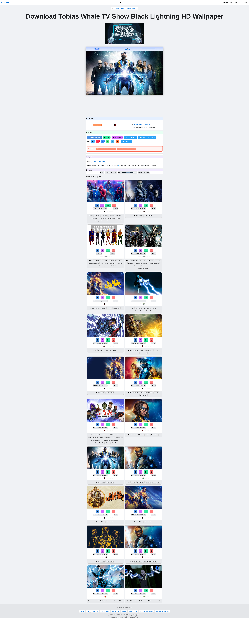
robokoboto (147, 478)
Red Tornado (118, 260)
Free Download (94, 137)
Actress (111, 165)
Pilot (107, 165)
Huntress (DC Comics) (154, 263)
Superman (120, 263)
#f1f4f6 (134, 172)
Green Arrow (94, 218)
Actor (125, 165)
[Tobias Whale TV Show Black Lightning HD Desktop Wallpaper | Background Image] (105, 468)
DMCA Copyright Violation (146, 611)
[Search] (121, 2)
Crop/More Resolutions (147, 137)
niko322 (147, 211)
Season (120, 165)
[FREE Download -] (136, 340)
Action (153, 482)
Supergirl (97, 221)
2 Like (107, 137)
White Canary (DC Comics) (113, 218)
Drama (116, 165)
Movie (103, 165)
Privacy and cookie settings (162, 611)
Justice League (96, 260)
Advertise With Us (133, 611)
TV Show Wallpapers (131, 8)
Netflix (142, 165)
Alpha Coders (5, 2)
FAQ (88, 611)
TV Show (94, 161)
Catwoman (130, 265)
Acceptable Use (115, 611)
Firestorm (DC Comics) (94, 263)
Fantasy (94, 165)
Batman (145, 263)
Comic (157, 265)
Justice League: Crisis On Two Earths (107, 265)
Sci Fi (158, 482)
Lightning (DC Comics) (100, 308)
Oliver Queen (97, 215)
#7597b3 (128, 172)
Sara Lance (104, 215)
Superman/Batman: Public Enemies (143, 310)
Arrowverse (118, 215)
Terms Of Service (104, 611)
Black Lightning (102, 161)
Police (120, 600)
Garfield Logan (119, 437)
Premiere (153, 165)
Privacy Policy (94, 611)
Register (245, 2)
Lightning (115, 600)
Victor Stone (98, 434)
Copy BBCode (126, 141)
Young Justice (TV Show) (109, 434)
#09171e (124, 172)
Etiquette (124, 611)
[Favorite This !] (140, 340)
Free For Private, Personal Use (142, 124)
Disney (99, 165)
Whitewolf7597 (110, 346)
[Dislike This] (151, 340)
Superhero (148, 482)
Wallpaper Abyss (119, 8)
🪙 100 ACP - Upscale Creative (106, 149)
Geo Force (95, 442)
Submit (227, 2)
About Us (82, 611)
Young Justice (115, 442)
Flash (102, 221)
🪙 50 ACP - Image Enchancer (126, 149)
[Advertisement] (124, 106)
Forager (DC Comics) (109, 437)
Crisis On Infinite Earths (117, 221)
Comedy (137, 165)
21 (108, 205)
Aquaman (111, 260)
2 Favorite (117, 137)
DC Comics (104, 260)
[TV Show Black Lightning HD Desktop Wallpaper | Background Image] (105, 508)
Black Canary (113, 263)
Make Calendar (130, 137)
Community (234, 2)
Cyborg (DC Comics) (96, 440)
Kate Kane (111, 215)
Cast (133, 165)
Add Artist (97, 125)
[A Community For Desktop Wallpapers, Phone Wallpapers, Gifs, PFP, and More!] (112, 8)
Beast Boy (101, 442)
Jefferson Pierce (134, 260)
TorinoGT (110, 256)
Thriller (129, 165)
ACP (90, 149)
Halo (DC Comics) (115, 440)
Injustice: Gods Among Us (143, 268)
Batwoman (91, 221)
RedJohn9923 (121, 125)
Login (240, 2)
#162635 (131, 172)
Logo (118, 434)
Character (147, 165)
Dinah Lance (142, 260)
